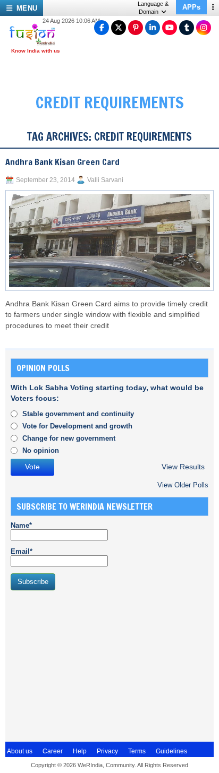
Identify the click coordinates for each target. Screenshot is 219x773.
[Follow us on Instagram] (203, 27)
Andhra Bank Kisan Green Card (62, 162)
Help (80, 751)
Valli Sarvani (105, 180)
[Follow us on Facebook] (101, 27)
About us (19, 751)
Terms (137, 751)
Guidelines (171, 751)
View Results (183, 467)
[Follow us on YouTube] (169, 27)
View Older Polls (182, 485)
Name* (21, 525)
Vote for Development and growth (77, 426)
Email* (21, 551)
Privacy (107, 751)
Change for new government (68, 438)
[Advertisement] (90, 664)
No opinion (40, 450)
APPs (191, 7)
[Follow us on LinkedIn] (152, 27)
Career (53, 751)
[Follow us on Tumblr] (186, 27)
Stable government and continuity (78, 414)
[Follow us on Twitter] (118, 27)
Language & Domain (153, 8)
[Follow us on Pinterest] (135, 27)
